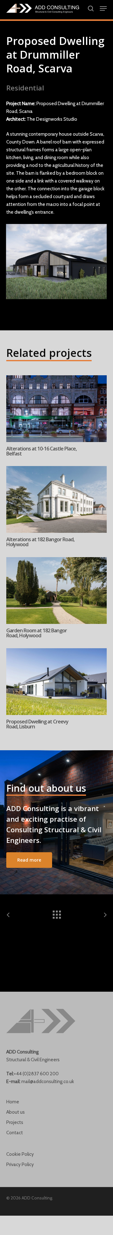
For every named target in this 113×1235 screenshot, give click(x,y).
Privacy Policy (20, 1164)
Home (12, 1102)
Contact (14, 1132)
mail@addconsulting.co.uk (47, 1081)
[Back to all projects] (56, 913)
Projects (14, 1122)
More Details (58, 404)
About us (15, 1112)
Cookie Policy (20, 1154)
